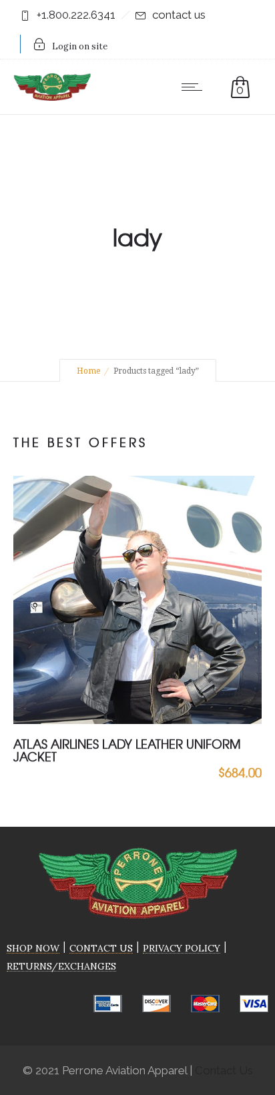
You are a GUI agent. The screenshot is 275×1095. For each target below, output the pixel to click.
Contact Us (224, 1070)
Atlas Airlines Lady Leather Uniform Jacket (127, 750)
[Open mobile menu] (195, 86)
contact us (179, 14)
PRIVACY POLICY (181, 948)
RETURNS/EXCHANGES (61, 966)
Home (88, 371)
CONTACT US (101, 948)
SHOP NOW (33, 948)
